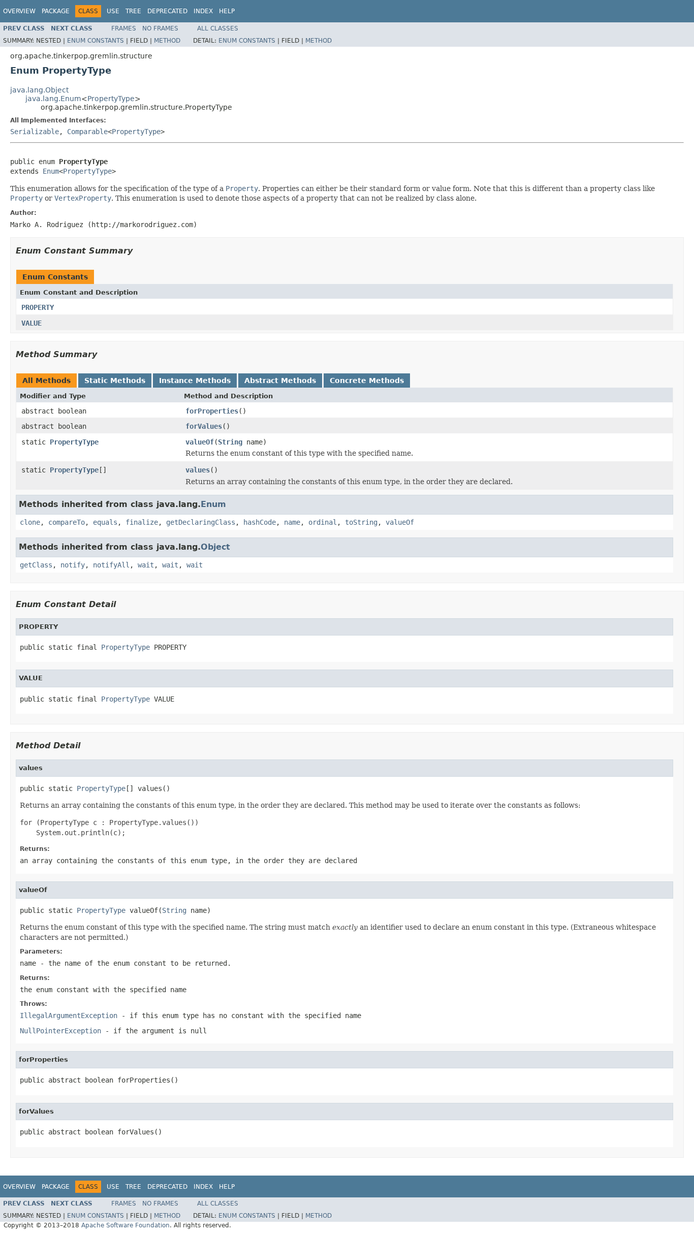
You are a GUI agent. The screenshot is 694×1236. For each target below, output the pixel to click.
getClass (36, 565)
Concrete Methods (367, 380)
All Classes (217, 28)
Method (167, 40)
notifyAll (111, 565)
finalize (141, 522)
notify (72, 565)
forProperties (211, 411)
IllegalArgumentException (68, 1015)
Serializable (34, 132)
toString (361, 522)
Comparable (87, 132)
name (292, 522)
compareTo (66, 522)
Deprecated (167, 11)
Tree (133, 11)
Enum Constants (95, 40)
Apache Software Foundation (125, 1225)
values (197, 470)
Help (227, 11)
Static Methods (114, 380)
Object (215, 547)
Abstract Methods (280, 380)
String (230, 442)
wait (146, 565)
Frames (123, 28)
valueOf (199, 442)
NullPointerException (60, 1031)
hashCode (259, 522)
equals (105, 522)
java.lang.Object (39, 90)
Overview (19, 11)
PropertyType (111, 98)
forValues (203, 426)
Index (203, 11)
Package (56, 11)
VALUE (31, 323)
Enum (51, 171)
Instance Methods (195, 380)
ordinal (322, 522)
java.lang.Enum (53, 98)
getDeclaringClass (200, 522)
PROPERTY (37, 307)
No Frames (160, 28)
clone (30, 522)
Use (113, 11)
